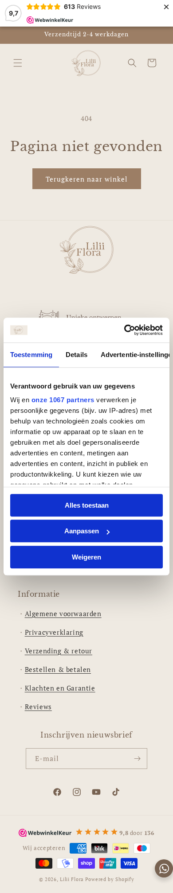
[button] (18, 63)
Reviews (38, 706)
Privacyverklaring (54, 632)
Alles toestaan (87, 505)
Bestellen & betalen (58, 669)
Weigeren (86, 557)
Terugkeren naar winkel (87, 179)
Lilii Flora (72, 879)
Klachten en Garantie (60, 687)
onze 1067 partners (62, 400)
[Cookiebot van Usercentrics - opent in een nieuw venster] (124, 330)
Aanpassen (81, 531)
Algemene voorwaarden (63, 613)
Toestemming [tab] (31, 354)
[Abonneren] (137, 758)
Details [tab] (76, 354)
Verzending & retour (58, 650)
